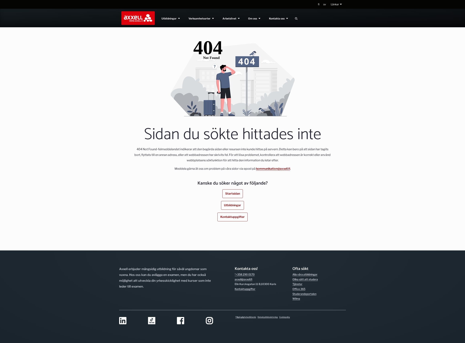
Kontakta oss (277, 18)
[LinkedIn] (131, 321)
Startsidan (232, 193)
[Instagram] (218, 321)
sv (324, 4)
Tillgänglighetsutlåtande (245, 317)
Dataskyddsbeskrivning (268, 317)
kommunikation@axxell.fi (273, 168)
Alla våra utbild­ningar (305, 274)
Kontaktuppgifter (232, 217)
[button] (336, 4)
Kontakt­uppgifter (245, 288)
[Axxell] (137, 18)
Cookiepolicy (284, 317)
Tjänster (297, 284)
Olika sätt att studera (305, 279)
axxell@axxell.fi (243, 279)
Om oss (253, 18)
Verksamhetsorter (200, 18)
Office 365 (298, 288)
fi (319, 4)
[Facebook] (189, 321)
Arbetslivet (230, 18)
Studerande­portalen (304, 293)
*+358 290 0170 (245, 274)
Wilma (296, 298)
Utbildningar (169, 18)
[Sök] (296, 18)
